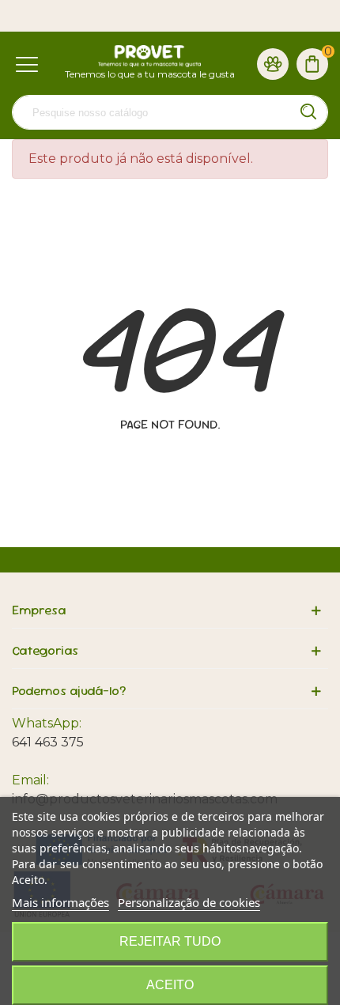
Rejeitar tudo (170, 941)
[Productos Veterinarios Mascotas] (149, 56)
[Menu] (27, 63)
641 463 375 (48, 742)
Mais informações (60, 902)
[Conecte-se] (273, 63)
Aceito (170, 985)
